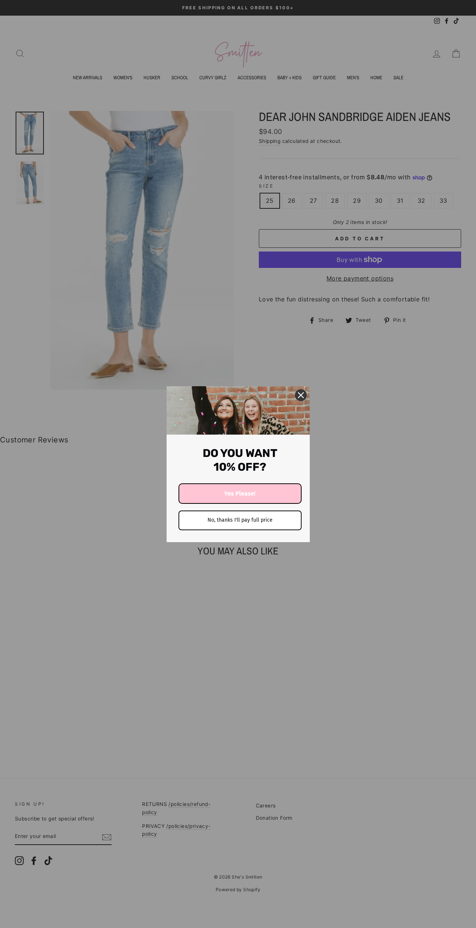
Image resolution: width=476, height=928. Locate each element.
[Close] (301, 395)
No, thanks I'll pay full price (240, 520)
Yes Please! (239, 493)
